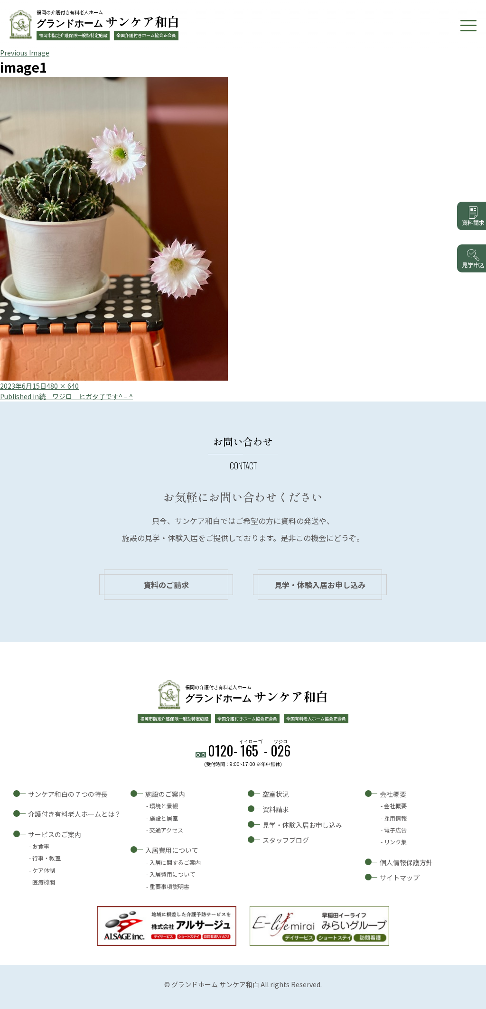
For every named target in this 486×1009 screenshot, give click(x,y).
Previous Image (24, 52)
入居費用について (171, 850)
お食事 (40, 846)
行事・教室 (46, 858)
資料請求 (275, 809)
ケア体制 (43, 870)
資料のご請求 (166, 584)
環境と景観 (164, 806)
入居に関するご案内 (175, 862)
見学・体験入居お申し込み (319, 584)
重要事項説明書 (169, 886)
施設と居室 (164, 818)
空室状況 (275, 794)
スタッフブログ (285, 840)
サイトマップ (400, 877)
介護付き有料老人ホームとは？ (74, 814)
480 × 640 (63, 386)
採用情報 (395, 818)
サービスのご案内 (54, 834)
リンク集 (395, 842)
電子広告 (395, 830)
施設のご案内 (165, 794)
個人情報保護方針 (406, 862)
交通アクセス (166, 830)
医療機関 (43, 882)
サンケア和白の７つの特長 (68, 794)
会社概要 (393, 794)
